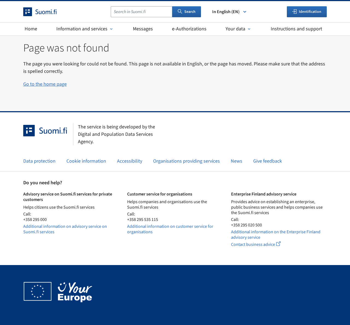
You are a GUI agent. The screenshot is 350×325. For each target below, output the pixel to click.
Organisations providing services (186, 161)
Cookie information (86, 161)
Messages (143, 28)
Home (31, 28)
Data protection (39, 161)
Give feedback (267, 161)
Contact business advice (261, 244)
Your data (235, 28)
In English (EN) (226, 12)
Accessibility (129, 161)
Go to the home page (45, 84)
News (236, 161)
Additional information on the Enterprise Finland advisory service (275, 234)
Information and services (81, 28)
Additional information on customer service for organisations (170, 229)
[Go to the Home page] (44, 11)
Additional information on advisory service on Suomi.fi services (65, 229)
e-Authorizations (189, 28)
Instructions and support (296, 28)
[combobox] (141, 11)
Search (190, 12)
